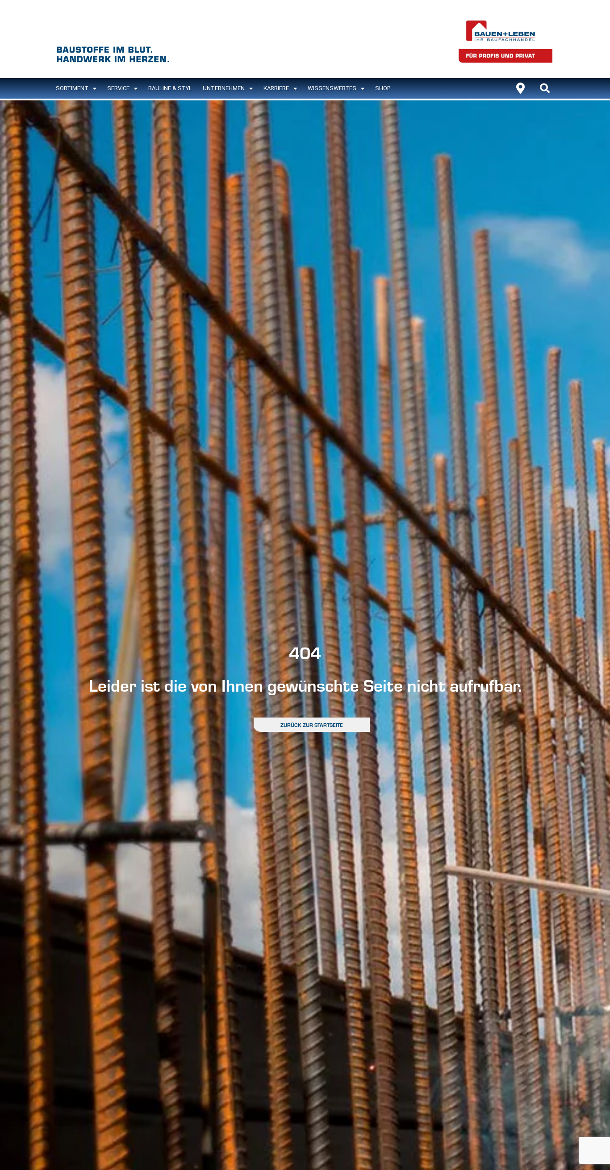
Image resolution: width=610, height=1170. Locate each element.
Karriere (276, 88)
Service (118, 88)
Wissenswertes (332, 88)
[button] (545, 88)
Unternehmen (224, 88)
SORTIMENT (72, 88)
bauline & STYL (170, 88)
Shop (382, 88)
